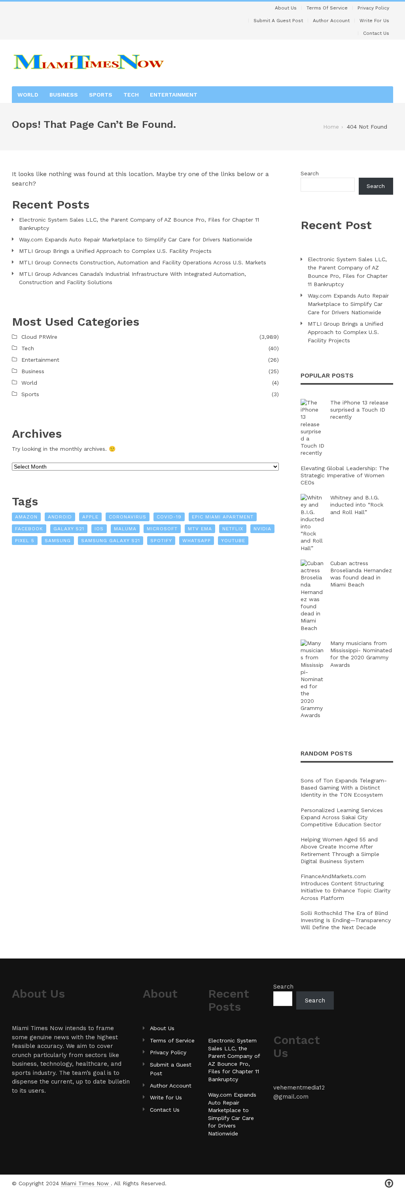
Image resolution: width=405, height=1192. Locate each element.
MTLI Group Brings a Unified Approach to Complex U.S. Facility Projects (115, 251)
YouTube (233, 540)
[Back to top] (389, 1183)
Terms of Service (327, 8)
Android (60, 517)
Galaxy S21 (68, 528)
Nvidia (262, 528)
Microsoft (162, 528)
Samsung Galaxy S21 (110, 540)
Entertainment (173, 94)
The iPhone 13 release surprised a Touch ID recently (359, 409)
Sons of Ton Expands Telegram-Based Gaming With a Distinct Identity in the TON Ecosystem (344, 787)
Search (310, 173)
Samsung (58, 540)
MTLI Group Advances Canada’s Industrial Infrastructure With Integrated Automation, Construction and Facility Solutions (132, 278)
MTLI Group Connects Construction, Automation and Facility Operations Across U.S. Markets (142, 262)
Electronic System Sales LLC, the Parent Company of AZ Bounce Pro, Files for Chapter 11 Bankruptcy (139, 223)
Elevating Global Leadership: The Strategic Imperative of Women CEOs (345, 475)
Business (63, 94)
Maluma (125, 528)
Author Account (331, 20)
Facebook (29, 528)
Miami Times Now (86, 1183)
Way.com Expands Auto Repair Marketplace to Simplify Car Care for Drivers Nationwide (135, 239)
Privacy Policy (373, 8)
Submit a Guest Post (278, 20)
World (27, 94)
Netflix (232, 528)
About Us (286, 8)
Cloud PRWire (39, 337)
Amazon (26, 517)
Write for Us (374, 20)
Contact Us (376, 33)
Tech (131, 94)
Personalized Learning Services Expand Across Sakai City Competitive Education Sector (342, 817)
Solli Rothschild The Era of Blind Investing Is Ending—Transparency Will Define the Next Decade (346, 920)
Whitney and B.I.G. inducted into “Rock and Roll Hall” (356, 504)
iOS (99, 528)
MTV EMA (200, 528)
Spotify (161, 540)
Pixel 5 (24, 540)
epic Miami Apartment (223, 517)
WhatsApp (196, 540)
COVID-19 (169, 517)
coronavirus (127, 517)
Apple (90, 517)
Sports (100, 94)
